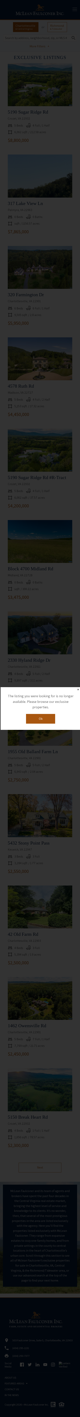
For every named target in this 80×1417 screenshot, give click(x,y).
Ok (41, 719)
